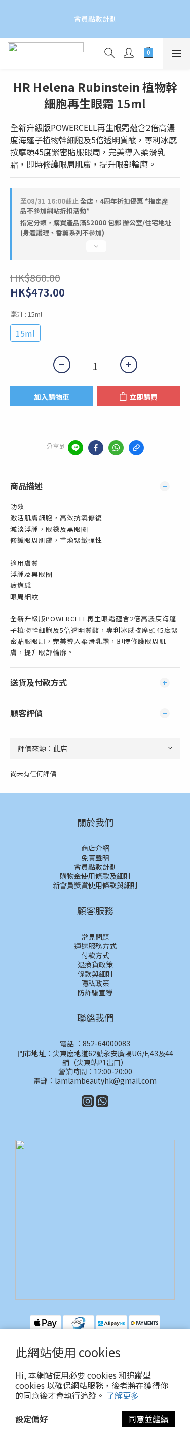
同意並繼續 (148, 1419)
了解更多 (122, 1395)
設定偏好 (31, 1419)
